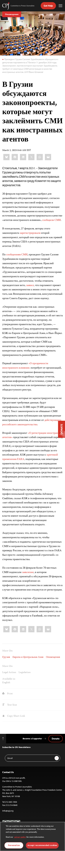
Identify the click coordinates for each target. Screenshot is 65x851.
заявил (30, 285)
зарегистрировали (30, 233)
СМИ (58, 220)
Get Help (48, 5)
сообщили (48, 220)
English (6, 682)
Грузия (6, 657)
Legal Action (9, 672)
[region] (32, 836)
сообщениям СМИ (17, 254)
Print (9, 694)
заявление (28, 572)
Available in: (8, 679)
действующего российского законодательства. (31, 422)
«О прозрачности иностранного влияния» (25, 365)
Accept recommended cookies (42, 845)
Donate (55, 738)
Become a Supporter (32, 738)
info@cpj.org (7, 810)
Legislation (25, 672)
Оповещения (11, 14)
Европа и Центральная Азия (28, 657)
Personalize (14, 845)
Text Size (11, 705)
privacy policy (20, 837)
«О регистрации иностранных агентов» (32, 435)
